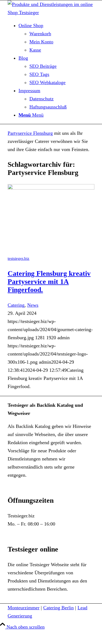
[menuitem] (56, 37)
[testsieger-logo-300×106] (51, 12)
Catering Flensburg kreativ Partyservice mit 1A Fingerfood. (49, 282)
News (32, 305)
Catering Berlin (58, 607)
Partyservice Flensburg (30, 133)
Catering (16, 305)
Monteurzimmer (23, 607)
